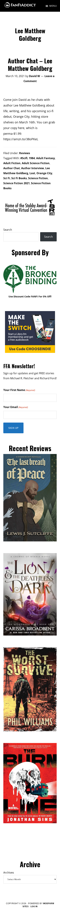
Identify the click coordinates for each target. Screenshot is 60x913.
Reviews (24, 153)
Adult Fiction (11, 163)
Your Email (15, 407)
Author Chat (11, 168)
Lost (32, 173)
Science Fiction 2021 (16, 183)
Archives (8, 872)
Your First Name (19, 390)
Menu (53, 5)
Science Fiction (38, 178)
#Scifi (24, 158)
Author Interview (32, 168)
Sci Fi (6, 178)
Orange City (44, 173)
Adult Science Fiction (36, 163)
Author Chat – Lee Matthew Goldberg (30, 64)
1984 (32, 158)
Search (7, 230)
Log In (34, 906)
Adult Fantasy (45, 158)
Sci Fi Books (19, 178)
